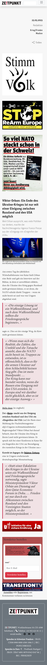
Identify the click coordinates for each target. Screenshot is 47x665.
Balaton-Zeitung (31, 453)
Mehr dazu (7, 408)
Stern (9, 413)
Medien (39, 33)
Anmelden (8, 593)
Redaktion (38, 25)
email (7, 562)
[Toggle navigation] (41, 2)
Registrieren (23, 593)
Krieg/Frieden (36, 30)
